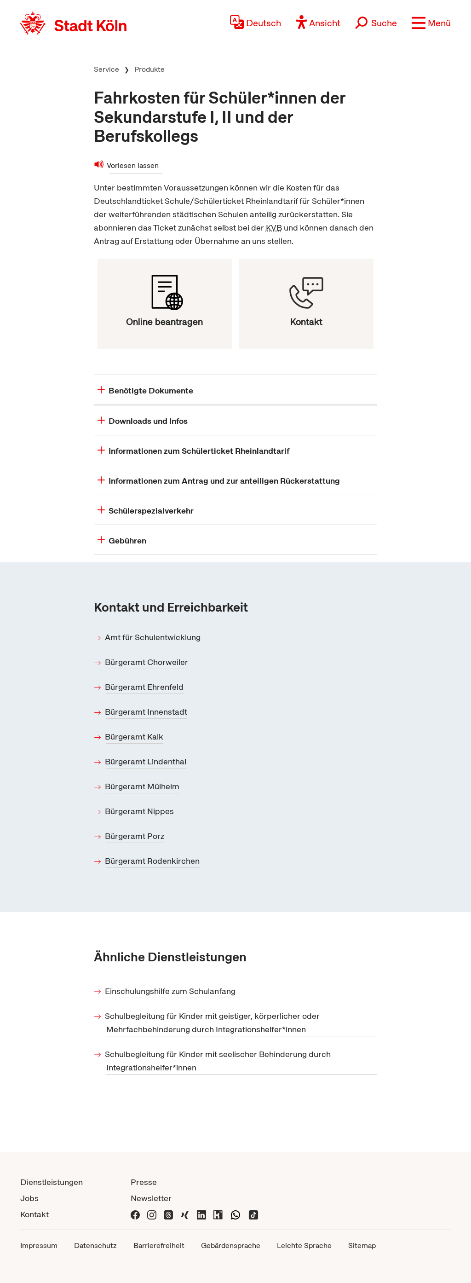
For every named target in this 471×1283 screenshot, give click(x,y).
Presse (144, 1182)
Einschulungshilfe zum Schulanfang (171, 991)
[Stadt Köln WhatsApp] (235, 1214)
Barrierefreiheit (158, 1245)
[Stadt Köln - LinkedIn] (201, 1214)
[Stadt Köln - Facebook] (135, 1214)
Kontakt (34, 1214)
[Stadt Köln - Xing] (185, 1214)
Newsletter (151, 1198)
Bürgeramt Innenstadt (146, 711)
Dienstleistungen (51, 1182)
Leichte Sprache (304, 1245)
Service (106, 69)
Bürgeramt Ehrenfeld (145, 687)
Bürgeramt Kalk (134, 736)
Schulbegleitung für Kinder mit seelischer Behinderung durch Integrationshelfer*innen (218, 1061)
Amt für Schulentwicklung (153, 637)
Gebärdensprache (230, 1245)
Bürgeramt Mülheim (142, 786)
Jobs (29, 1198)
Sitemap (362, 1245)
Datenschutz (95, 1245)
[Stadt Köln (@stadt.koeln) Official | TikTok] (253, 1214)
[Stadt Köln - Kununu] (218, 1214)
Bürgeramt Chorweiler (147, 662)
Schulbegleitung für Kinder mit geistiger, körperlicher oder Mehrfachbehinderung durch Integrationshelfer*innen (213, 1022)
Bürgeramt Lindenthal (146, 761)
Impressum (38, 1245)
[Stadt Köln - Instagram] (151, 1214)
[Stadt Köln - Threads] (168, 1214)
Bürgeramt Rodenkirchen (153, 860)
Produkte (149, 69)
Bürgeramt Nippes (140, 811)
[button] (431, 23)
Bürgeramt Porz (135, 836)
